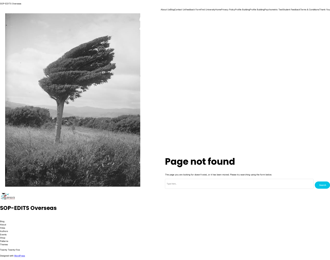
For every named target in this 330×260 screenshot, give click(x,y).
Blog (172, 9)
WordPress (19, 255)
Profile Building (242, 9)
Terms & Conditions (309, 9)
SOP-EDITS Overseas (10, 3)
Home (218, 9)
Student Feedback (291, 9)
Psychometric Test (273, 9)
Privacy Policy (228, 9)
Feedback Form (193, 9)
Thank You (324, 9)
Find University (208, 9)
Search (322, 185)
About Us (165, 9)
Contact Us (179, 9)
